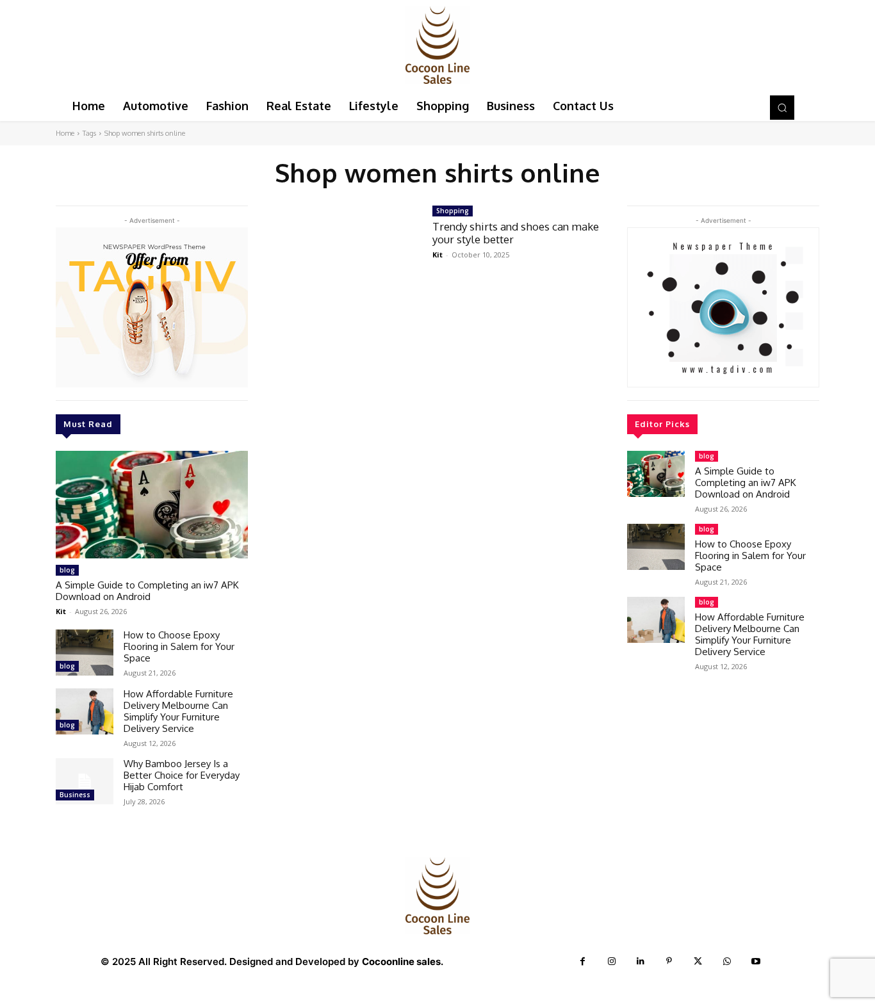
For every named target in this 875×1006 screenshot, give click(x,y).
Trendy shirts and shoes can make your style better (515, 233)
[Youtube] (755, 961)
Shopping (452, 210)
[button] (782, 107)
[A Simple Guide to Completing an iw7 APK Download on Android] (152, 504)
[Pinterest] (669, 961)
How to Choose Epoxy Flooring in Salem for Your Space (179, 646)
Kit (61, 611)
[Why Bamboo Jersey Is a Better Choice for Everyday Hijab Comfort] (84, 781)
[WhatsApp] (727, 961)
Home (65, 133)
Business (75, 794)
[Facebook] (582, 961)
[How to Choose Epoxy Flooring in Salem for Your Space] (84, 652)
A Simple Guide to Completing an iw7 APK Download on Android (147, 591)
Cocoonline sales (401, 961)
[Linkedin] (640, 961)
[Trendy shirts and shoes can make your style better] (340, 253)
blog (67, 569)
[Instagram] (611, 961)
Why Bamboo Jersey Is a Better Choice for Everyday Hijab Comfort (182, 775)
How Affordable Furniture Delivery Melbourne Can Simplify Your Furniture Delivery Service (178, 711)
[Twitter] (698, 961)
